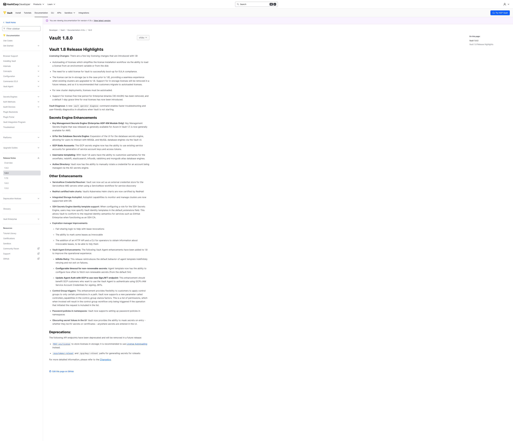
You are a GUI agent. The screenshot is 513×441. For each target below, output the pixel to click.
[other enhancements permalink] (85, 176)
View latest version (102, 20)
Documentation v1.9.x (76, 30)
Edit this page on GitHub (63, 371)
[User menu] (506, 4)
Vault (63, 30)
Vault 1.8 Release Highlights (481, 44)
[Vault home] (7, 13)
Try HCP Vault (501, 13)
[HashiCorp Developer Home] (16, 4)
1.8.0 (90, 30)
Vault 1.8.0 (473, 40)
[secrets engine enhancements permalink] (99, 118)
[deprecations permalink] (73, 332)
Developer (53, 30)
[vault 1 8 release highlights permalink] (106, 49)
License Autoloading (137, 344)
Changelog (105, 359)
